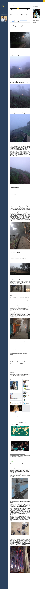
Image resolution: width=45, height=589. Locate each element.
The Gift (13, 21)
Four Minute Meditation (19, 463)
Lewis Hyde (25, 353)
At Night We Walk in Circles (23, 20)
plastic (17, 455)
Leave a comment (17, 364)
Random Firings (12, 461)
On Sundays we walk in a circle (19, 15)
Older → (27, 9)
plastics (21, 455)
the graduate (20, 456)
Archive (4, 12)
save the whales (26, 455)
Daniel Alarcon (12, 353)
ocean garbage (12, 455)
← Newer (12, 9)
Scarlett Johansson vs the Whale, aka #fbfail (20, 362)
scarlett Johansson (13, 456)
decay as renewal (19, 353)
